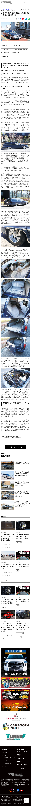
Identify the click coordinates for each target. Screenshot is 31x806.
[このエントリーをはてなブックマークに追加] (26, 19)
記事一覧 (10, 9)
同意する (26, 800)
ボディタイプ (17, 9)
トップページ (4, 9)
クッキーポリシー (8, 799)
